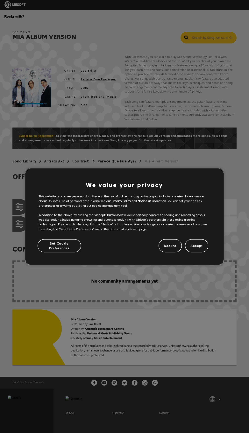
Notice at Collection (152, 201)
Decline (170, 245)
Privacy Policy (121, 201)
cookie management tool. (110, 205)
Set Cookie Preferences (59, 245)
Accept (196, 245)
